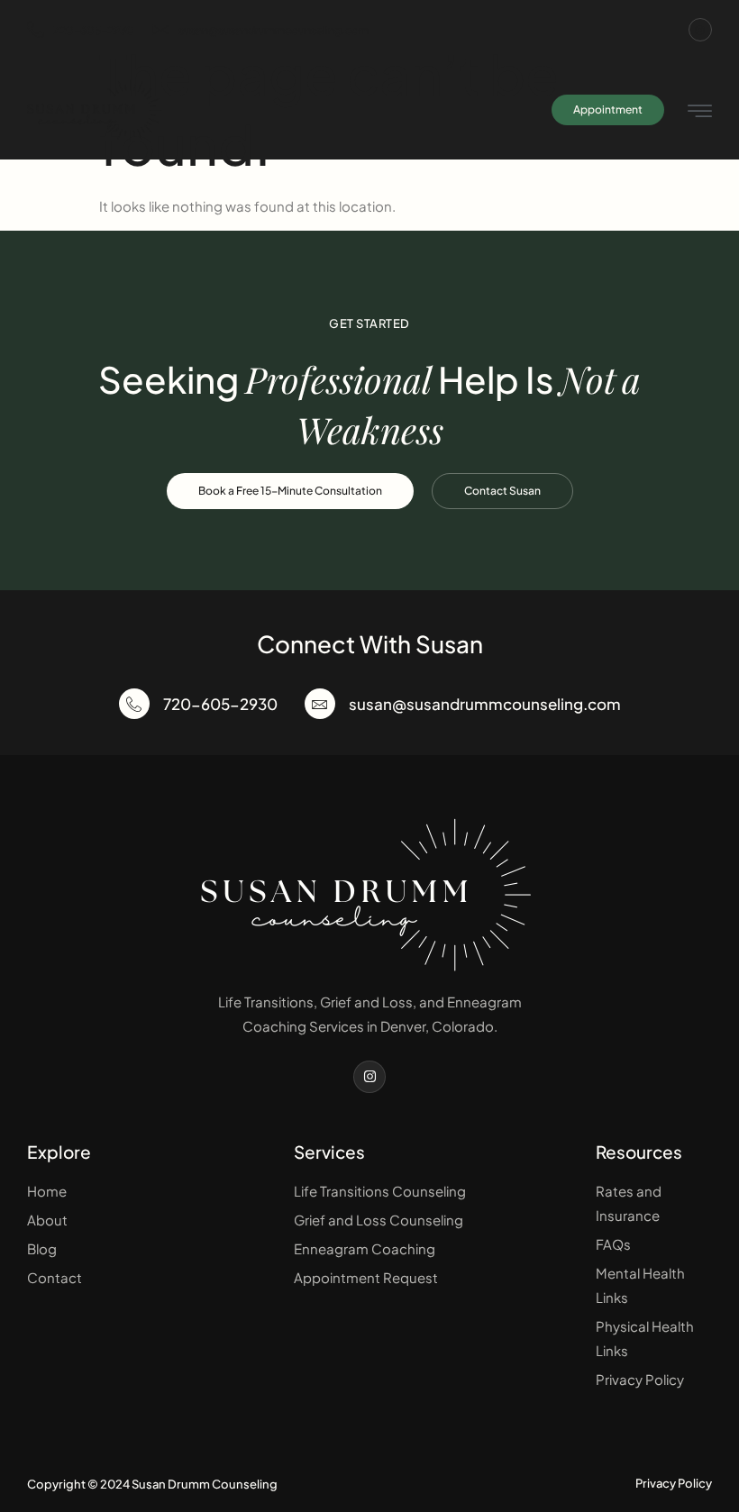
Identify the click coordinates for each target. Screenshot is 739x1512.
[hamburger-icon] (700, 112)
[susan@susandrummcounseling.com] (320, 703)
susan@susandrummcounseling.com (273, 30)
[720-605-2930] (134, 703)
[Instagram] (700, 29)
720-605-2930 (93, 30)
